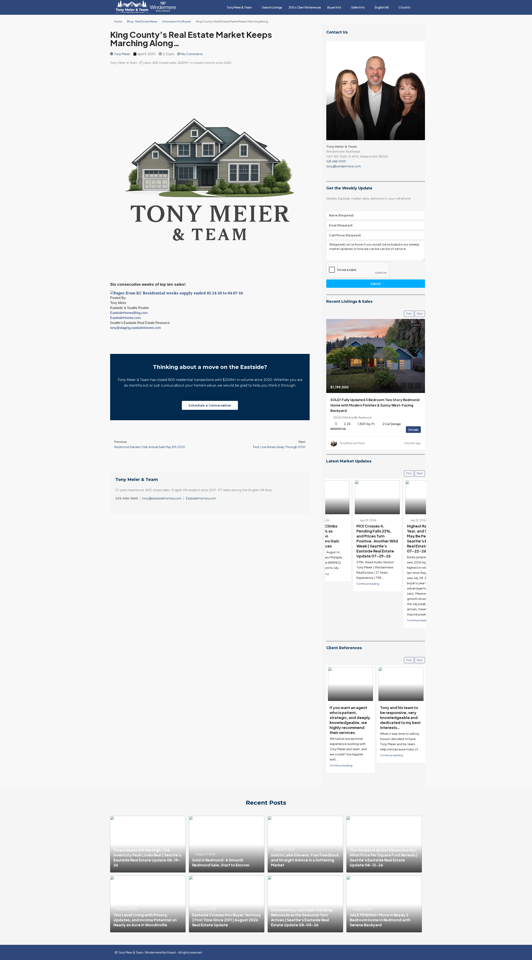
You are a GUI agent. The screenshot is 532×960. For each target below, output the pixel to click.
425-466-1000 (336, 161)
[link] (375, 356)
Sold (417, 325)
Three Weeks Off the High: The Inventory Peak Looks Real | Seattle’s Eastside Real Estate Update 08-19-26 (147, 857)
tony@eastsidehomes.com (161, 498)
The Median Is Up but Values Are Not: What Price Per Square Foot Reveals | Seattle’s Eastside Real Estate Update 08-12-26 (383, 857)
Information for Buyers (176, 21)
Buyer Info (334, 7)
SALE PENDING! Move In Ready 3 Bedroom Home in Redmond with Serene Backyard (380, 919)
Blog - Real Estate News (142, 21)
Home (118, 21)
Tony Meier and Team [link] (352, 443)
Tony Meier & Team (239, 7)
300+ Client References (304, 7)
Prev (409, 313)
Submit (375, 283)
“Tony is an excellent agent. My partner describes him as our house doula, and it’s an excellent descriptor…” (399, 720)
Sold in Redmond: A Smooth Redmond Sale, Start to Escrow (220, 862)
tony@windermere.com (343, 166)
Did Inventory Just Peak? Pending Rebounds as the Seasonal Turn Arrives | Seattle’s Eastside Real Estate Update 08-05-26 (301, 917)
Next (420, 313)
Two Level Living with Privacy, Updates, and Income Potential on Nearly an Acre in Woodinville (145, 919)
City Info (404, 7)
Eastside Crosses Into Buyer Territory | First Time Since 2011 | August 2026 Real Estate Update (226, 919)
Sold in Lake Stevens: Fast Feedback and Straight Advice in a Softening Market (305, 860)
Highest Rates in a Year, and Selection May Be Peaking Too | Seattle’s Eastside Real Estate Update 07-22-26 (399, 538)
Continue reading (341, 583)
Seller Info (358, 7)
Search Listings (272, 7)
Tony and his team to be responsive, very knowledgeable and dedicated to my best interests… (350, 717)
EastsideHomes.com (201, 498)
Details (413, 429)
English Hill (382, 7)
